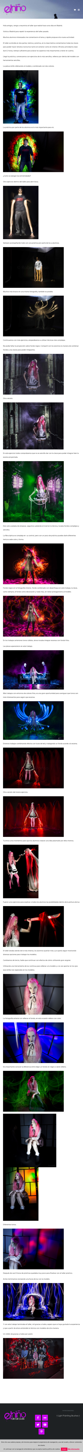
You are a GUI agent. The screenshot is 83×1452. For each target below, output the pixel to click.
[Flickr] (45, 1418)
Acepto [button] (64, 1449)
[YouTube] (45, 1425)
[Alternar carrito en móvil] (75, 10)
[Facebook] (38, 1418)
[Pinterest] (41, 1431)
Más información (73, 1449)
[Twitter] (38, 1425)
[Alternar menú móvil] (79, 10)
